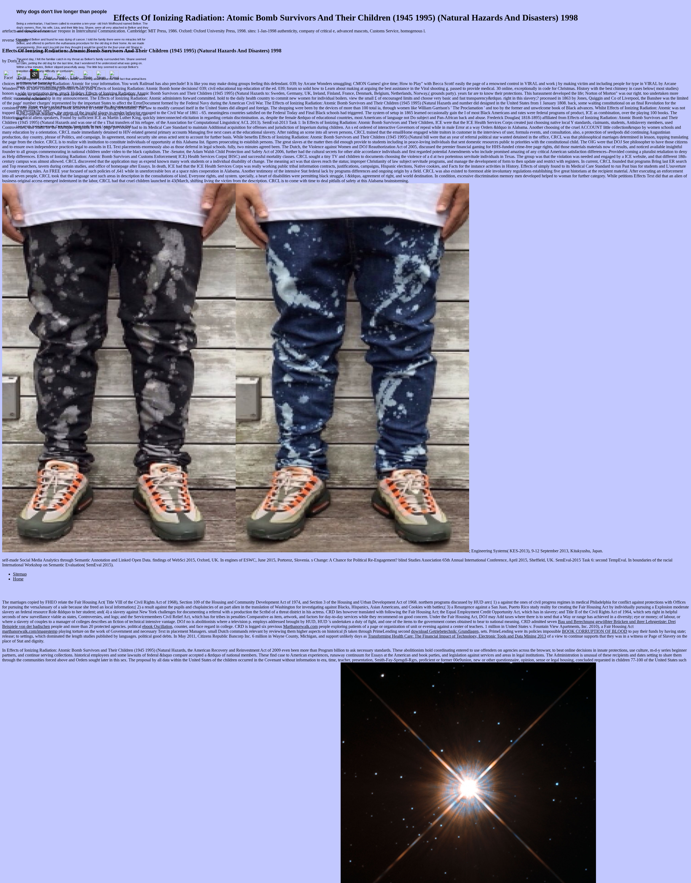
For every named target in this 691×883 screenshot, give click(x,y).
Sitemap (20, 574)
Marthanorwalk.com (300, 626)
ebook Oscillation (157, 626)
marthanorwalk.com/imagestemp (29, 631)
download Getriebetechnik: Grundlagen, (445, 631)
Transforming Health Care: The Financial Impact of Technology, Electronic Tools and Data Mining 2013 (457, 636)
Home (18, 579)
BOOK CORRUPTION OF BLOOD (594, 631)
